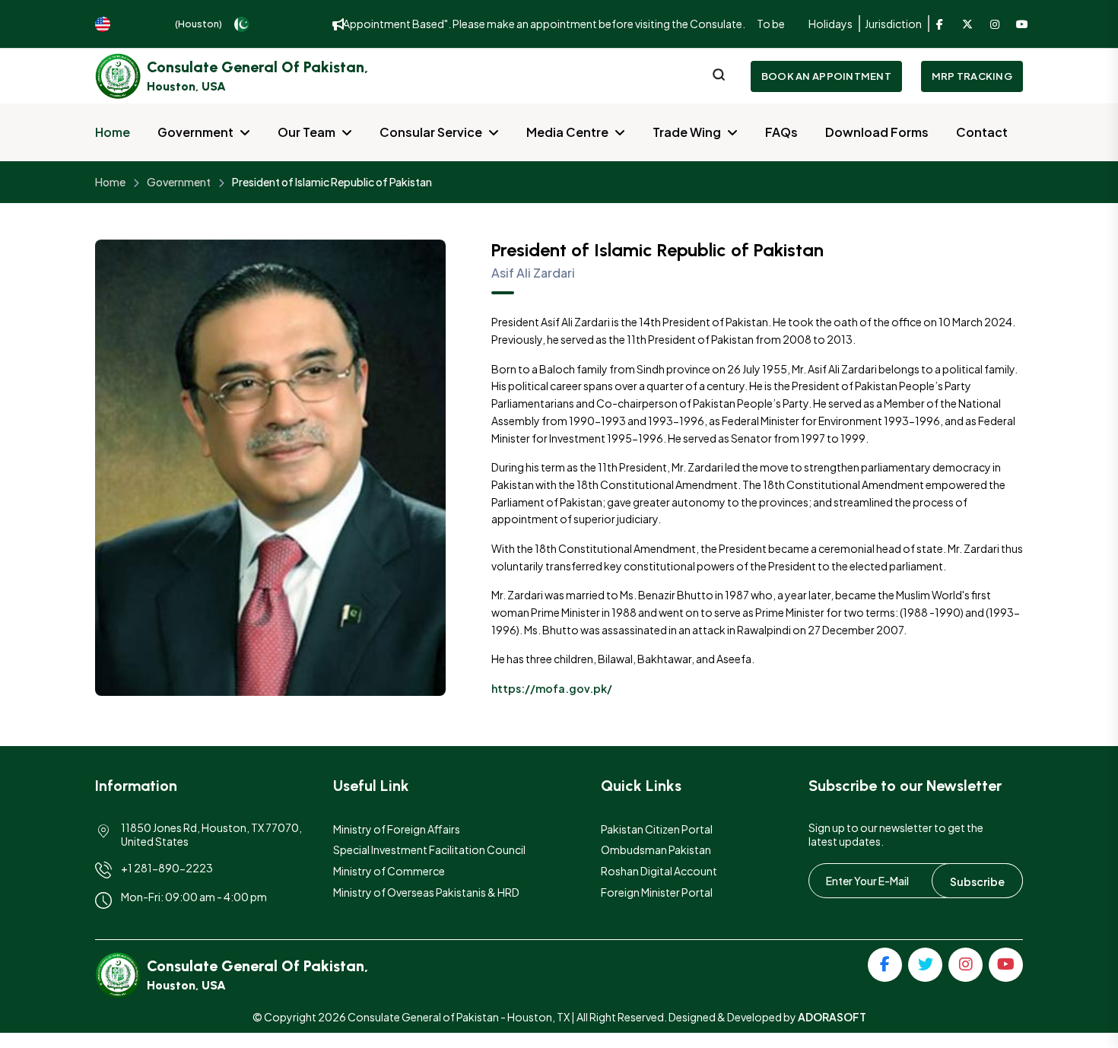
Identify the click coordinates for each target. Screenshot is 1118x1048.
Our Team (306, 132)
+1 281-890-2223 (167, 868)
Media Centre (567, 132)
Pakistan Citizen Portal (657, 829)
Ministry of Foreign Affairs (396, 829)
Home (112, 132)
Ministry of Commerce (389, 871)
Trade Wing (687, 132)
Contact (982, 132)
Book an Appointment (826, 76)
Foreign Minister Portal (657, 892)
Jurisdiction (893, 23)
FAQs (781, 132)
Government (195, 132)
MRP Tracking (972, 76)
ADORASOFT (832, 1017)
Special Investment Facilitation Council (429, 849)
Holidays (830, 23)
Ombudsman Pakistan (656, 849)
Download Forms (877, 132)
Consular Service (431, 132)
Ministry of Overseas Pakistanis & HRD (426, 892)
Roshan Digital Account (659, 871)
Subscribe (977, 881)
